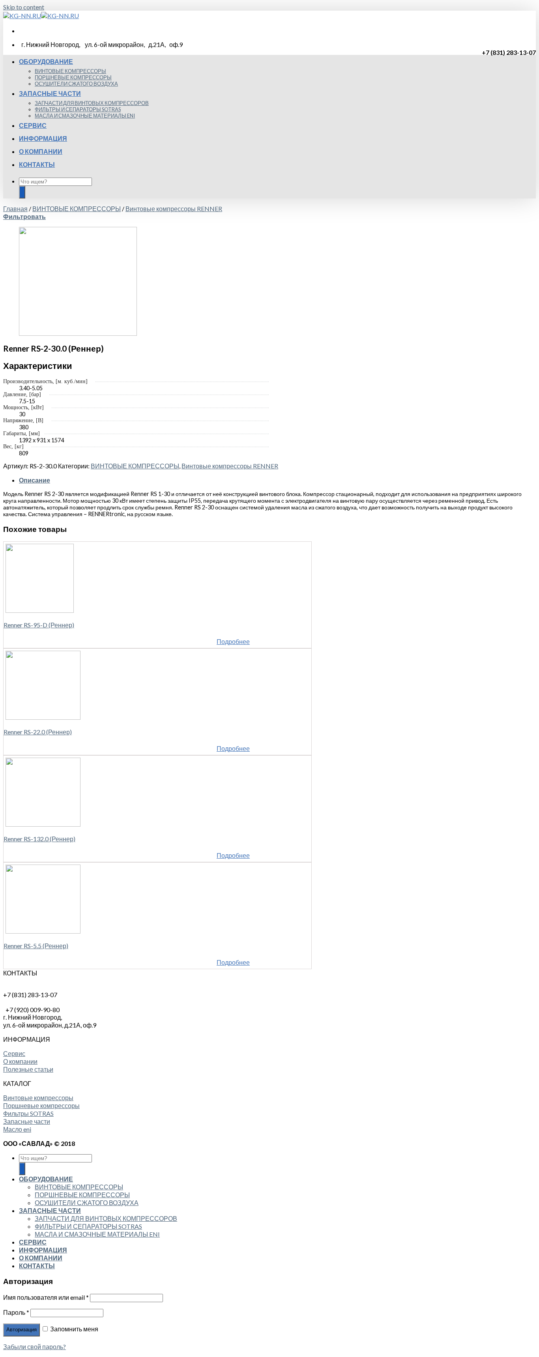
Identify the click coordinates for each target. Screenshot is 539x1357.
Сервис (14, 1053)
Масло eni (17, 1129)
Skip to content (23, 7)
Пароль (16, 1312)
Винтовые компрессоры (38, 1097)
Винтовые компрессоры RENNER (173, 208)
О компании (20, 1061)
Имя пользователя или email (46, 1297)
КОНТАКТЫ (37, 164)
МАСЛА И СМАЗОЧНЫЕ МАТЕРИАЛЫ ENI (85, 115)
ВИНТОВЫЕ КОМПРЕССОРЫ (70, 71)
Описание (34, 480)
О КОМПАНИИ (40, 151)
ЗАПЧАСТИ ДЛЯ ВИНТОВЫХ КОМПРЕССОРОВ (92, 103)
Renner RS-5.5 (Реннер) (36, 945)
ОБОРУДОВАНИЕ (46, 61)
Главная (15, 208)
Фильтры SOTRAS (28, 1113)
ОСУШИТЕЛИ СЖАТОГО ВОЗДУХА (76, 83)
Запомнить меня (73, 1329)
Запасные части (26, 1121)
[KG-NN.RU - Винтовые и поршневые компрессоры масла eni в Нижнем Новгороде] (41, 15)
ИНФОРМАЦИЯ (43, 138)
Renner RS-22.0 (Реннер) (38, 732)
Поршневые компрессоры (41, 1105)
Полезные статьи (28, 1069)
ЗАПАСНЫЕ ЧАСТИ (50, 93)
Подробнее (233, 641)
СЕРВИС (33, 125)
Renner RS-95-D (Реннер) (39, 625)
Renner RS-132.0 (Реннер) (39, 838)
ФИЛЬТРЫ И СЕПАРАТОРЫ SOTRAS (78, 109)
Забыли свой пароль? (34, 1346)
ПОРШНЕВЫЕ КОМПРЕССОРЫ (73, 77)
